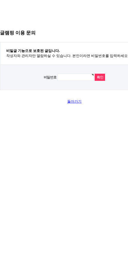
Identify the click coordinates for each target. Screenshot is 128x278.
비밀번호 (50, 77)
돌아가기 (74, 101)
